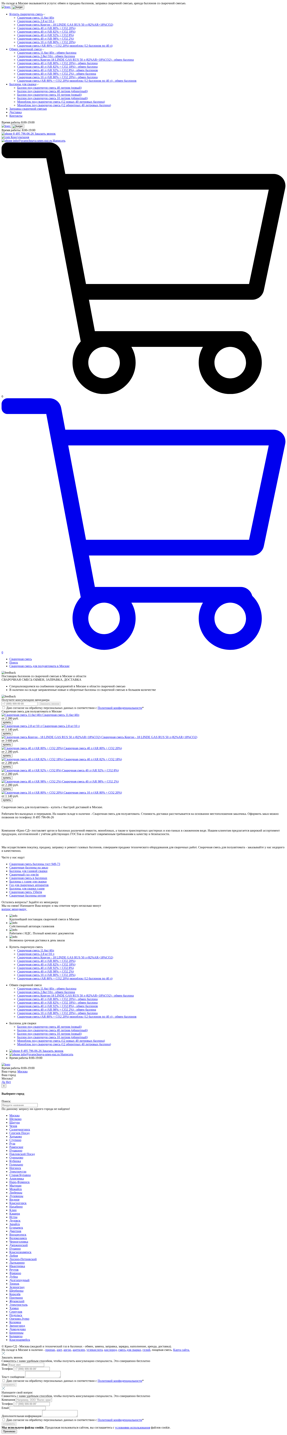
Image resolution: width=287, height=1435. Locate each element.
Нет (8, 1082)
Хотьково (15, 1136)
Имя (5, 1364)
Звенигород (17, 1325)
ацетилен (79, 1349)
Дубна (13, 1276)
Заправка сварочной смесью (28, 108)
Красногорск (18, 1203)
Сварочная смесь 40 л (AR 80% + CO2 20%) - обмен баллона (57, 63)
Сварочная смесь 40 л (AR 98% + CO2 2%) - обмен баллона (56, 73)
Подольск (15, 1315)
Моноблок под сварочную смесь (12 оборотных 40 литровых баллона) (64, 105)
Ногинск (15, 1168)
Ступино (15, 1140)
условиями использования (132, 1427)
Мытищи (15, 1185)
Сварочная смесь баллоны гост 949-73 (34, 864)
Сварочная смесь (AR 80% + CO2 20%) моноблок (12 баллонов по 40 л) (64, 45)
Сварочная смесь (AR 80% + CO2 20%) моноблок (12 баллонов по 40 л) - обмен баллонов (76, 80)
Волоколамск (18, 1238)
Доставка (15, 112)
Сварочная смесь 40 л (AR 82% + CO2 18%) (46, 31)
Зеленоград (16, 1287)
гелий (146, 1349)
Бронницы (16, 1332)
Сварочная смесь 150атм (25, 892)
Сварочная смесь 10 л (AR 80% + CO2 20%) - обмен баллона (57, 77)
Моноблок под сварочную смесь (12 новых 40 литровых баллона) (61, 101)
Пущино (15, 1248)
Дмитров (15, 1231)
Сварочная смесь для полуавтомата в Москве (39, 666)
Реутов (14, 1269)
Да (3, 1082)
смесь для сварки (129, 1349)
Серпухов (15, 1311)
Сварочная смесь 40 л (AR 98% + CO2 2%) (45, 38)
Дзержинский (18, 1245)
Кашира (14, 1213)
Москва (22, 1071)
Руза (12, 1143)
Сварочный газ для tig (24, 874)
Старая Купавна (20, 1175)
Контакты (15, 115)
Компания (9, 1399)
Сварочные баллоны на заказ (28, 867)
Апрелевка (16, 1178)
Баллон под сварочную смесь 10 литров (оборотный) (52, 98)
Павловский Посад (22, 1154)
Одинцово (16, 1157)
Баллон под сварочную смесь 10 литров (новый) (49, 94)
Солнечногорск (19, 1129)
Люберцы (15, 1192)
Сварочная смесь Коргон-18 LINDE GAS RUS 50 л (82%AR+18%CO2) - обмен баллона (75, 59)
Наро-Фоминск (19, 1182)
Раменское (16, 1147)
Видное (14, 1199)
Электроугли (17, 1171)
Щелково (15, 1119)
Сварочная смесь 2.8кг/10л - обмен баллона (46, 56)
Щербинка (16, 1290)
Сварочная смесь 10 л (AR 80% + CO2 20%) (46, 42)
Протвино (16, 1297)
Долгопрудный (19, 1280)
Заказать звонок (45, 133)
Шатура (14, 1122)
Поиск (13, 662)
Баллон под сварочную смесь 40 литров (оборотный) (52, 91)
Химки (14, 1308)
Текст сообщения (13, 1377)
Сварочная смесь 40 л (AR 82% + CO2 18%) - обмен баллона (57, 66)
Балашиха (15, 1336)
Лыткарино (17, 1262)
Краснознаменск (20, 1252)
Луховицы (16, 1196)
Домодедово (17, 1329)
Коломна (15, 1322)
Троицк (14, 1283)
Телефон (8, 1368)
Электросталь (18, 1304)
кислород (110, 1349)
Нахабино (16, 1206)
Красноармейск (19, 1339)
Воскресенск (17, 1234)
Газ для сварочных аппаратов (29, 885)
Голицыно (16, 1164)
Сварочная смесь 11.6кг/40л (35, 17)
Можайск (15, 1189)
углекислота (94, 1349)
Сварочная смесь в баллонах (28, 878)
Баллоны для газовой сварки (28, 871)
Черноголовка (18, 1241)
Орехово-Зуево (19, 1318)
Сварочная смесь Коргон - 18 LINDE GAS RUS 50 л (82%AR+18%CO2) (65, 24)
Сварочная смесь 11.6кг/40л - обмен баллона (46, 52)
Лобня (13, 1255)
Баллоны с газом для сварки (28, 881)
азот (59, 1349)
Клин (13, 1210)
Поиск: (6, 1101)
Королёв (14, 1294)
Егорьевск (16, 1227)
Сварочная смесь (20, 659)
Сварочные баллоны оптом (27, 895)
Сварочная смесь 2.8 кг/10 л (35, 21)
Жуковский (16, 1301)
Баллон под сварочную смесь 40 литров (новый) (49, 87)
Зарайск (14, 1224)
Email (6, 1408)
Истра (13, 1217)
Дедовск (14, 1220)
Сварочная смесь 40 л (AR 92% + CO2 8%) (45, 35)
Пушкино (15, 1150)
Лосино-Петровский (23, 1259)
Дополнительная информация (22, 1416)
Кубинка (15, 1161)
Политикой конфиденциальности (120, 708)
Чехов (13, 1126)
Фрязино (15, 1273)
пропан (50, 1349)
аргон (67, 1349)
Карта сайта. (181, 1349)
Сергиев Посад (19, 1133)
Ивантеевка (17, 1266)
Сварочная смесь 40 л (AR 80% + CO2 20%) (46, 28)
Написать (59, 140)
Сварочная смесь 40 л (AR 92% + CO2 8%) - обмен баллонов (57, 70)
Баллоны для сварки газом (27, 888)
